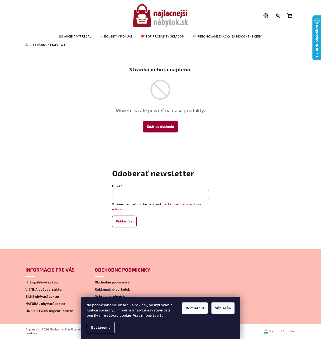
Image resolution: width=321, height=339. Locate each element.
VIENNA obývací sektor (44, 289)
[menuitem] (75, 36)
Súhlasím (223, 308)
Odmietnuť (195, 308)
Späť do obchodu (160, 126)
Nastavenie (100, 327)
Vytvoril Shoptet (282, 331)
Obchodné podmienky (112, 282)
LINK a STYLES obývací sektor (49, 310)
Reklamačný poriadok (112, 289)
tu (162, 315)
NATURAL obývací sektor (45, 303)
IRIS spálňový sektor (42, 282)
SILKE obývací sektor (42, 296)
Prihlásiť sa (124, 221)
